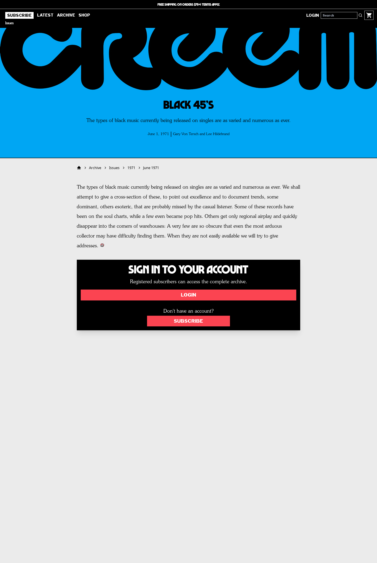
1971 (131, 167)
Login (188, 295)
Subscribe (19, 15)
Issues (9, 23)
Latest (45, 15)
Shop (84, 15)
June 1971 (151, 167)
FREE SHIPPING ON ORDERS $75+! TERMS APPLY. (189, 4)
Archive (66, 15)
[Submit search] (360, 15)
